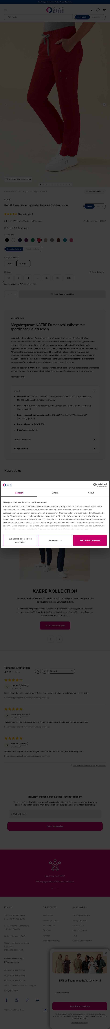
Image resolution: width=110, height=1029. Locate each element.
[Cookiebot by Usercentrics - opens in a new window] (95, 485)
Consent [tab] (19, 493)
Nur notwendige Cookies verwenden (20, 540)
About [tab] (91, 493)
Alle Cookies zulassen (90, 540)
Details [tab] (55, 493)
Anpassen (53, 540)
